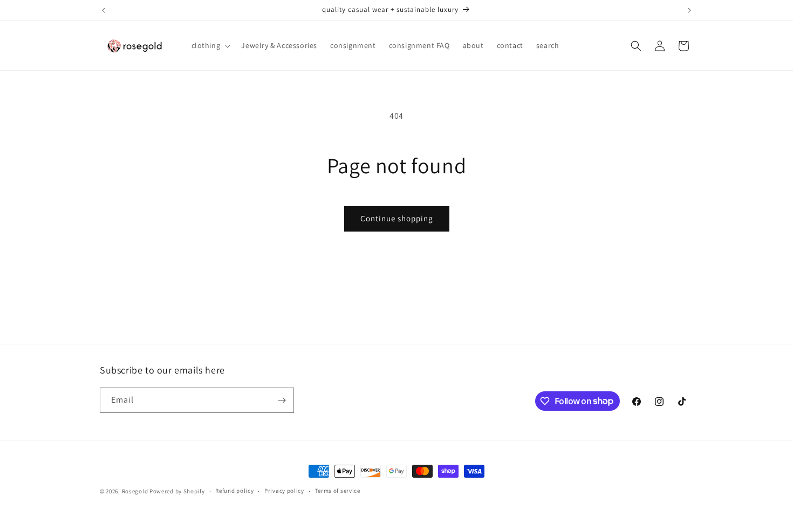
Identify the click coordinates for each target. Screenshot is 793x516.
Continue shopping (396, 218)
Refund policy (234, 490)
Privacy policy (284, 490)
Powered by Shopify (177, 491)
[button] (210, 45)
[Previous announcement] (103, 10)
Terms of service (337, 490)
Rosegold (135, 491)
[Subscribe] (281, 400)
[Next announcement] (689, 10)
